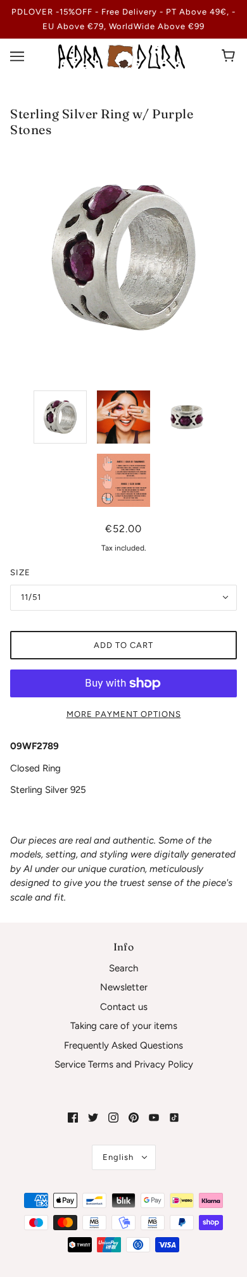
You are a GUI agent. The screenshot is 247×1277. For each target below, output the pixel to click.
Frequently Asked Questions (123, 1045)
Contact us (124, 1006)
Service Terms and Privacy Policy (123, 1064)
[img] (73, 1117)
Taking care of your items (123, 1025)
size (20, 572)
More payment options (123, 714)
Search (123, 968)
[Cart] (230, 56)
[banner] (121, 55)
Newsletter (124, 987)
